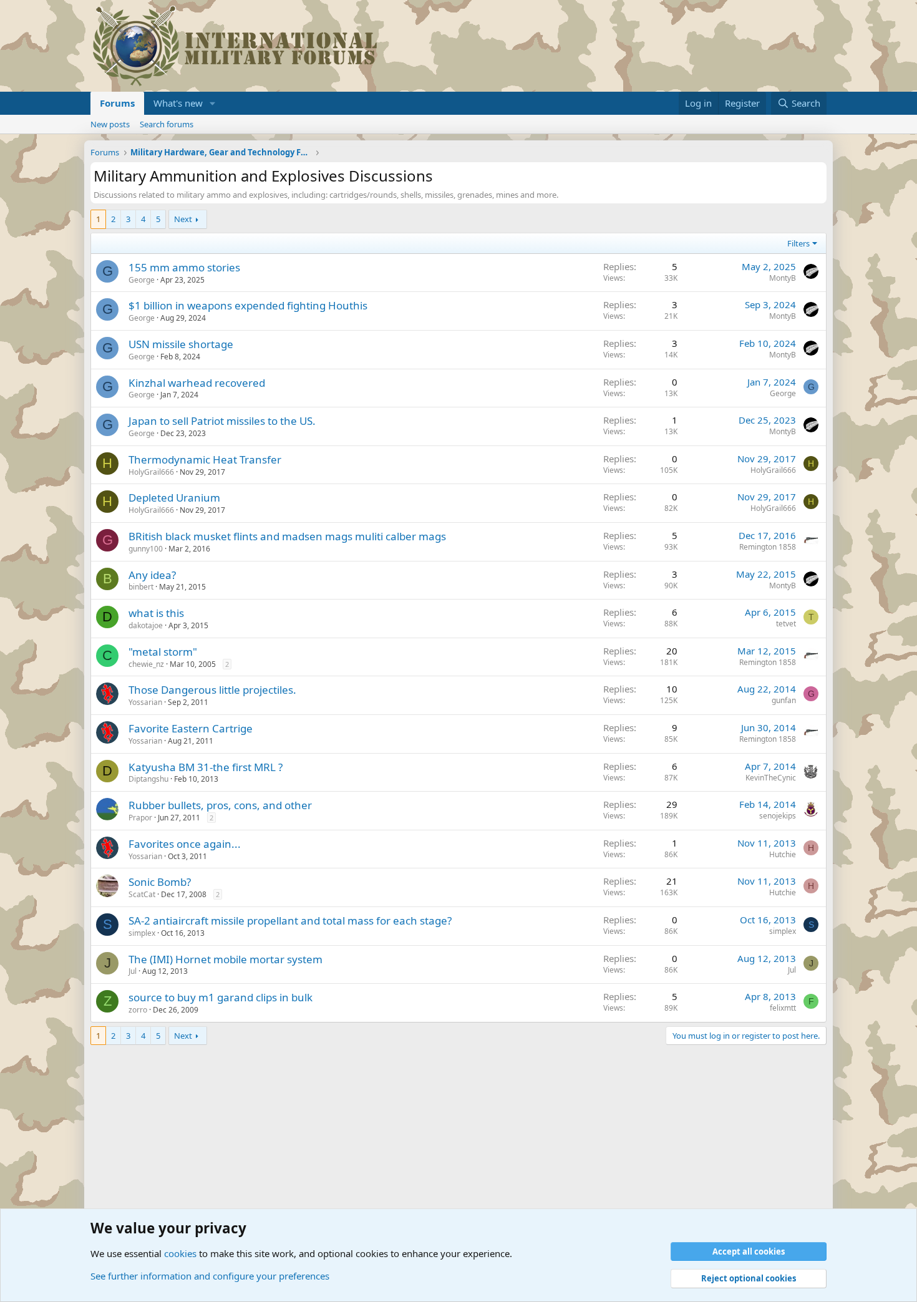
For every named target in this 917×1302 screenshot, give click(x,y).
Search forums (166, 124)
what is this (156, 613)
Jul (133, 971)
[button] (212, 103)
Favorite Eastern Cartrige (191, 728)
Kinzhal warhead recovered (197, 383)
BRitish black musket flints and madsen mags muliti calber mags (287, 536)
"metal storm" (163, 651)
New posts (110, 124)
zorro (138, 1009)
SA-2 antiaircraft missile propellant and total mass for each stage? (290, 920)
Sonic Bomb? (160, 882)
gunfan (784, 700)
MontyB (782, 278)
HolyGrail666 (151, 472)
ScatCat (142, 894)
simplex (142, 933)
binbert (141, 586)
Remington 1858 (767, 547)
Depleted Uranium (174, 497)
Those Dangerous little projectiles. (212, 690)
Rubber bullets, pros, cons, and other (220, 805)
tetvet (786, 623)
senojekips (777, 815)
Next (183, 219)
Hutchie (782, 854)
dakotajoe (146, 625)
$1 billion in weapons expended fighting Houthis (248, 305)
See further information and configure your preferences (209, 1276)
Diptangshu (148, 779)
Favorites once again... (185, 844)
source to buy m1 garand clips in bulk (221, 997)
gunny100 (146, 548)
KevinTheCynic (770, 777)
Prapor (140, 817)
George (142, 279)
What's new (178, 103)
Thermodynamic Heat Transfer (205, 459)
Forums (117, 103)
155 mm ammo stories (184, 267)
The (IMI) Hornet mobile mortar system (226, 959)
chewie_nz (146, 664)
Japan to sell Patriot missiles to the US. (222, 421)
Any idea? (152, 575)
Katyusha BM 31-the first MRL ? (206, 767)
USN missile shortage (181, 344)
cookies (180, 1253)
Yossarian (145, 702)
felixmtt (783, 1008)
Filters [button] (798, 243)
